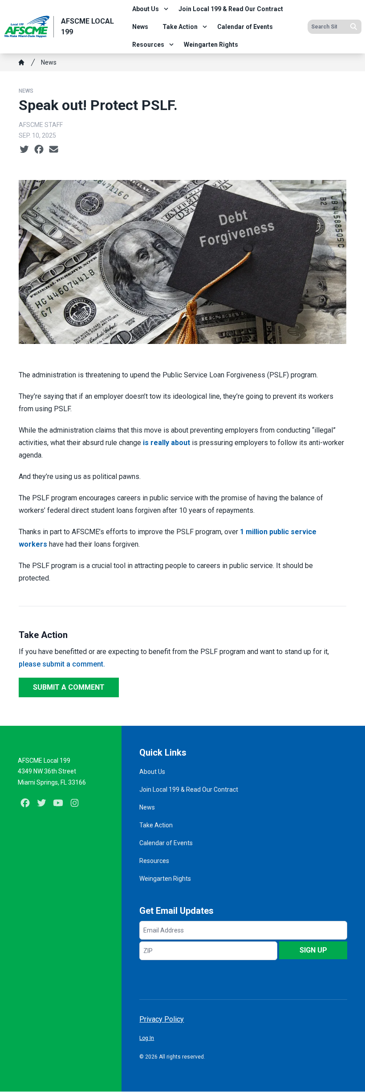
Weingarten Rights (211, 44)
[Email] (53, 149)
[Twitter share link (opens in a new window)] (24, 149)
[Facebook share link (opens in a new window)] (39, 149)
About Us (145, 8)
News (140, 26)
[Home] (21, 62)
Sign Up (313, 950)
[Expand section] (166, 8)
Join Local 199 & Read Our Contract (230, 8)
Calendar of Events (245, 26)
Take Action (180, 26)
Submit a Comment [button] (69, 687)
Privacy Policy (161, 1019)
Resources (148, 44)
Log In (146, 1038)
